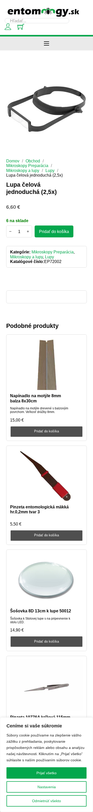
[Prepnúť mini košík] (20, 26)
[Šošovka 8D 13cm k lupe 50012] (46, 579)
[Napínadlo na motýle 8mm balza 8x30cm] (46, 364)
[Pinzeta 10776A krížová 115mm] (46, 685)
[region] (46, 764)
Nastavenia (46, 787)
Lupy (50, 170)
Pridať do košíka (46, 431)
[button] (80, 76)
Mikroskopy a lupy (22, 170)
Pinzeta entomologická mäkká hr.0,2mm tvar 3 (39, 509)
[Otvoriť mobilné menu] (46, 43)
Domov (12, 161)
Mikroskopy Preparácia (27, 165)
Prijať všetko (46, 773)
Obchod (33, 161)
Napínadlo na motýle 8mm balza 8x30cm (35, 398)
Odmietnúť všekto (46, 801)
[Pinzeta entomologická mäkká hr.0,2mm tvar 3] (46, 475)
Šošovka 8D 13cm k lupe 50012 (40, 610)
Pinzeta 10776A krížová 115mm (40, 717)
